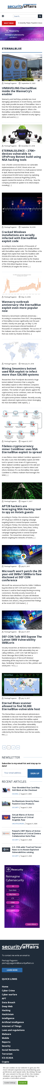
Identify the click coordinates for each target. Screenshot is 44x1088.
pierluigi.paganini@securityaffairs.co (18, 963)
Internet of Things (11, 1026)
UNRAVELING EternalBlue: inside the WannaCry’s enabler (19, 91)
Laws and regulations (13, 1030)
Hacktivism (8, 1014)
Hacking (15, 794)
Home (5, 986)
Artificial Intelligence (13, 1022)
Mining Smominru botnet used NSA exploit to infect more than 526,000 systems (20, 371)
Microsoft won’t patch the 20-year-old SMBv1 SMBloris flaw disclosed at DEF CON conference (22, 575)
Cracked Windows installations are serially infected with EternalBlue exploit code (19, 236)
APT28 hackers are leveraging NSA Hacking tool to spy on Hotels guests (21, 509)
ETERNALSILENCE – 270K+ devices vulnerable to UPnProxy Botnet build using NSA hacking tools (21, 155)
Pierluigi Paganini (10, 83)
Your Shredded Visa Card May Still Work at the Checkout (26, 788)
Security (15, 807)
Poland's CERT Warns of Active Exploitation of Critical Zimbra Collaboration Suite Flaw (26, 833)
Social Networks (10, 1049)
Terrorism (7, 1053)
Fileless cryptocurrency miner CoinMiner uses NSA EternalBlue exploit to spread (22, 449)
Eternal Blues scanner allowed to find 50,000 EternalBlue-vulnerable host (21, 706)
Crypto (5, 1061)
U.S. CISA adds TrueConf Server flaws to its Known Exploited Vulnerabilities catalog (26, 850)
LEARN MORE (12, 970)
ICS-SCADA (7, 1057)
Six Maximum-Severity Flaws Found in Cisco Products (25, 802)
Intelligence (8, 1018)
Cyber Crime (8, 990)
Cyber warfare (9, 994)
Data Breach (8, 1002)
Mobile (5, 1038)
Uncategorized (18, 824)
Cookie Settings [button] (9, 1083)
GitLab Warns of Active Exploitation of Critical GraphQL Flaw (23, 817)
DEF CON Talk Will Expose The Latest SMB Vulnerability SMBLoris (22, 639)
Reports (6, 1042)
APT (4, 998)
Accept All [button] (22, 1083)
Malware (6, 1034)
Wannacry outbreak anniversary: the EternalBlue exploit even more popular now (21, 306)
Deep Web (7, 1006)
